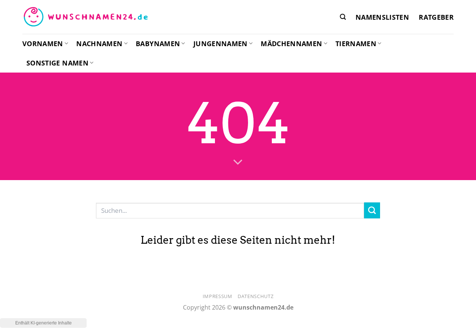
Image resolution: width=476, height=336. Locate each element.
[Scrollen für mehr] (238, 163)
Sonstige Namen (57, 62)
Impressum (217, 296)
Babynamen (158, 43)
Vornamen (42, 43)
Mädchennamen (291, 43)
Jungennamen (220, 43)
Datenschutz (255, 296)
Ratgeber (436, 17)
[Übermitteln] (372, 210)
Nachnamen (99, 43)
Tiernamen (355, 43)
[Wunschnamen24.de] (85, 17)
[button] (343, 17)
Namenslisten (382, 17)
